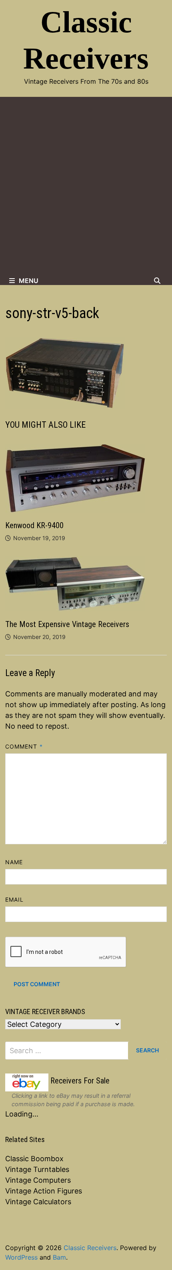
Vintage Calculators (38, 1201)
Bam (59, 1257)
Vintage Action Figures (43, 1191)
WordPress (21, 1257)
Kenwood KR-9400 (34, 525)
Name (14, 862)
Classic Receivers (90, 1248)
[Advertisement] (86, 186)
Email (14, 899)
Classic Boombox (34, 1158)
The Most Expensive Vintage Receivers (67, 624)
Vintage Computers (38, 1180)
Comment (24, 746)
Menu (28, 281)
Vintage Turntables (37, 1169)
